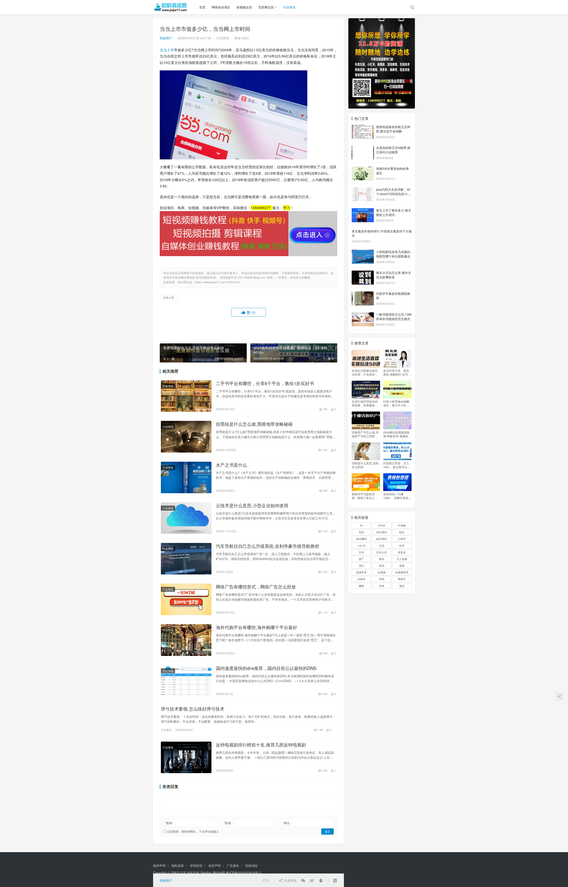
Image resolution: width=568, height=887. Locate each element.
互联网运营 (266, 7)
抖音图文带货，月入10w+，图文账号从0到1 (396, 465)
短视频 (382, 572)
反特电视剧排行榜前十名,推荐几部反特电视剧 (261, 745)
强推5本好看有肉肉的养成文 (392, 170)
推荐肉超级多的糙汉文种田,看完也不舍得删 (393, 129)
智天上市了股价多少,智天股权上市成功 (393, 212)
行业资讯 (289, 7)
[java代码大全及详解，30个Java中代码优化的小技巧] (363, 190)
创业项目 (381, 532)
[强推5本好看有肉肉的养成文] (363, 169)
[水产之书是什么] (186, 477)
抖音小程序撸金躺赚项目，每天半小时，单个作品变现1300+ (396, 403)
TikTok (381, 525)
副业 (401, 532)
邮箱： (229, 823)
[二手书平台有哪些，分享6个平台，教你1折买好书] (186, 396)
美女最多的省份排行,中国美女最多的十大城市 (382, 233)
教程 (381, 559)
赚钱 (361, 586)
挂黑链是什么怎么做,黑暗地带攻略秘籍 (254, 424)
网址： (288, 823)
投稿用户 (166, 38)
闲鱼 (381, 586)
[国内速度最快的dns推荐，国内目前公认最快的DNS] (186, 681)
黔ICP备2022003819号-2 (243, 872)
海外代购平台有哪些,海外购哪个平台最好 (256, 627)
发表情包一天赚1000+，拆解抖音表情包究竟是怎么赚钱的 (397, 496)
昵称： (170, 823)
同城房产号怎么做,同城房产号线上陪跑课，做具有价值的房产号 (365, 434)
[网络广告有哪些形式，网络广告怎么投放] (186, 599)
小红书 (361, 545)
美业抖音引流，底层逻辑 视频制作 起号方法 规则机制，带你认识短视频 (397, 372)
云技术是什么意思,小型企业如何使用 (252, 505)
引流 (381, 545)
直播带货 (361, 572)
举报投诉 (196, 865)
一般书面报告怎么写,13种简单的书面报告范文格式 (394, 316)
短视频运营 (244, 7)
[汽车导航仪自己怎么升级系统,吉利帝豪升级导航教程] (186, 558)
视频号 (402, 579)
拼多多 (402, 552)
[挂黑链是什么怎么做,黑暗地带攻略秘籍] (186, 436)
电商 (381, 565)
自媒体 (361, 579)
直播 (401, 565)
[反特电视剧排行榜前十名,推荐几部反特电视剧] (186, 757)
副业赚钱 (361, 539)
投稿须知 (251, 865)
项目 (401, 586)
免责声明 (214, 865)
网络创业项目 (221, 7)
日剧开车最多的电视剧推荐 (393, 295)
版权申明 (159, 865)
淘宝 (361, 565)
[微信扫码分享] (303, 880)
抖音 (361, 552)
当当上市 (167, 49)
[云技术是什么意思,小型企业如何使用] (186, 518)
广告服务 (233, 865)
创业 (361, 532)
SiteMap (206, 872)
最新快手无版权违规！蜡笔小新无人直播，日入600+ (365, 496)
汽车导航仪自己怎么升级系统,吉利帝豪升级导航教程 (267, 546)
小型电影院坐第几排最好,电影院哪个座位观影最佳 (393, 253)
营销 (381, 579)
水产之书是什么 (231, 465)
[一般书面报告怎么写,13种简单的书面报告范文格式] (363, 315)
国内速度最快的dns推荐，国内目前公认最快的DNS (266, 668)
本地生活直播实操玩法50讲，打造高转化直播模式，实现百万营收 (365, 372)
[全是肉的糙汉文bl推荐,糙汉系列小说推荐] (363, 148)
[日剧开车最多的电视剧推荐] (363, 294)
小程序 (402, 539)
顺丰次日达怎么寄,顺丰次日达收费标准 (393, 274)
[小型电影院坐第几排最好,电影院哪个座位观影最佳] (363, 252)
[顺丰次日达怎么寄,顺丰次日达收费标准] (363, 273)
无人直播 (401, 559)
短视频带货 (401, 572)
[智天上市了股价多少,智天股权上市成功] (363, 210)
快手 (401, 545)
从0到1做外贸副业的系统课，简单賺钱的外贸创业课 (365, 403)
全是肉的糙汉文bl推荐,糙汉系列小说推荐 (393, 149)
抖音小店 (381, 552)
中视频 (402, 525)
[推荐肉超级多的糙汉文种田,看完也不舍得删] (363, 127)
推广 (361, 559)
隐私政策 (178, 865)
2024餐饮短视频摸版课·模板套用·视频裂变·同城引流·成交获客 (397, 434)
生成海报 (289, 880)
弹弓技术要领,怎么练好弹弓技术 (192, 709)
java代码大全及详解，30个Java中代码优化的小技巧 (393, 193)
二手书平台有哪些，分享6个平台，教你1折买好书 (265, 383)
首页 (202, 7)
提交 (327, 831)
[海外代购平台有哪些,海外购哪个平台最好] (186, 640)
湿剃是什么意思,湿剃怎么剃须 (365, 465)
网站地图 (219, 872)
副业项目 (381, 539)
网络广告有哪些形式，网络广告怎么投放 (256, 587)
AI (361, 525)
